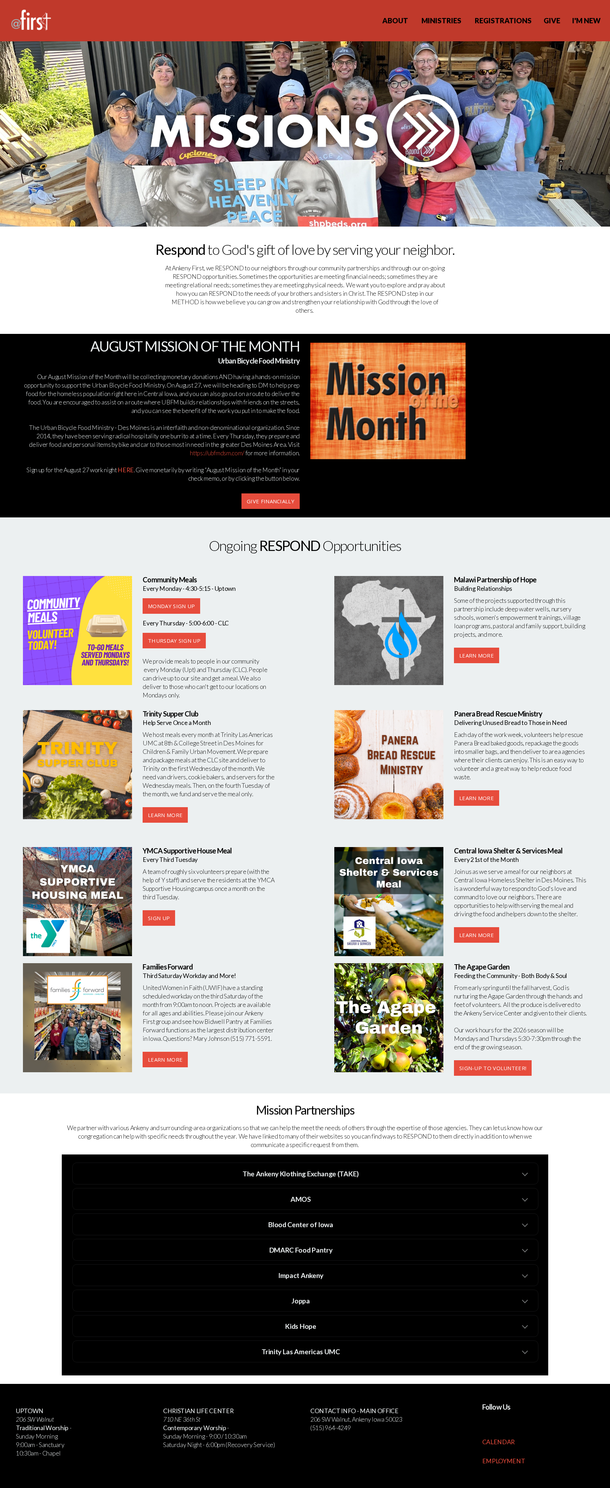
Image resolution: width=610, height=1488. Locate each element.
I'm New (586, 20)
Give (552, 20)
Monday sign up (171, 606)
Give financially (270, 501)
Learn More (476, 655)
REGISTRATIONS (503, 20)
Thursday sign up (174, 640)
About (395, 20)
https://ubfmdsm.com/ (217, 453)
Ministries (442, 20)
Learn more (476, 934)
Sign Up (159, 918)
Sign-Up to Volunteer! (492, 1068)
